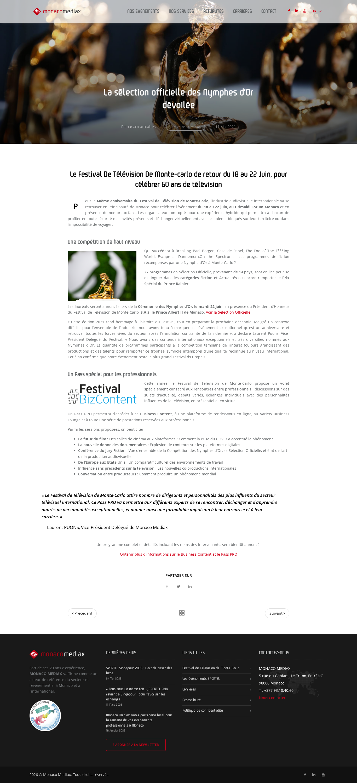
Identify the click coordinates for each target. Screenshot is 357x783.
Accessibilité (191, 700)
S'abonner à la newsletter (136, 744)
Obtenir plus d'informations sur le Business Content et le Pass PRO (178, 554)
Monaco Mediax (57, 774)
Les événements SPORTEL (201, 679)
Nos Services (181, 11)
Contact (268, 11)
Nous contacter (272, 697)
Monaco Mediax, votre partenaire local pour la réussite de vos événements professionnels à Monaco (139, 720)
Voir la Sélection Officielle (228, 312)
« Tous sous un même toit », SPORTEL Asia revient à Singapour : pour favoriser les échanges (137, 694)
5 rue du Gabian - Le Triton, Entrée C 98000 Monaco (291, 676)
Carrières (242, 11)
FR (315, 11)
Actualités (213, 11)
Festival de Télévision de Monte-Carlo (210, 668)
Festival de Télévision (185, 127)
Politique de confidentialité (202, 710)
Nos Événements (143, 11)
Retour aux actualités (138, 126)
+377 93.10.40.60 (278, 690)
